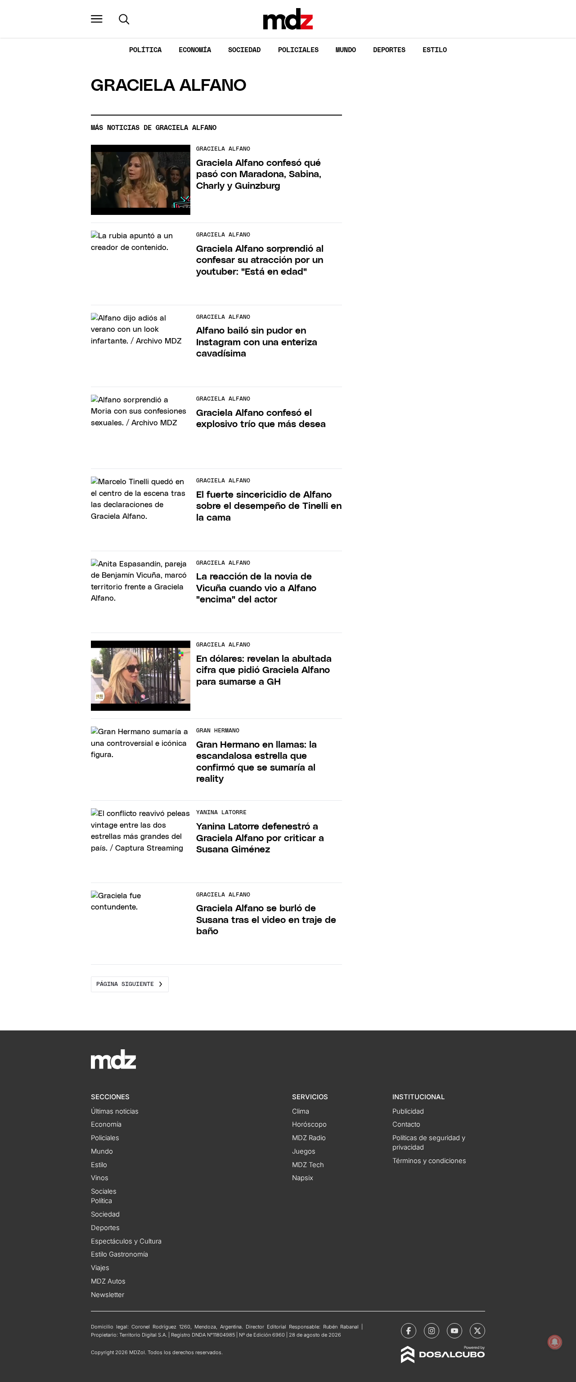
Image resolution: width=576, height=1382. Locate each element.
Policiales (298, 50)
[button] (97, 19)
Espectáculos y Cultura (126, 1241)
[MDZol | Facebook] (408, 1331)
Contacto (406, 1124)
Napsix (302, 1178)
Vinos (99, 1178)
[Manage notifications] (555, 1342)
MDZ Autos (108, 1281)
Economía (195, 50)
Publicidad (408, 1111)
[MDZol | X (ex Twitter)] (477, 1331)
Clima (300, 1111)
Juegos (303, 1151)
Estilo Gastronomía (119, 1254)
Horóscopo (309, 1124)
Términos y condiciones (429, 1161)
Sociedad (244, 50)
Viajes (100, 1268)
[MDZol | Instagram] (431, 1331)
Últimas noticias (115, 1111)
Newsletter (107, 1295)
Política (145, 50)
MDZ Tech (308, 1165)
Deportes (389, 50)
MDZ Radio (309, 1138)
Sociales (104, 1191)
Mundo (346, 50)
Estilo (435, 50)
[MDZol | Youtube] (454, 1331)
